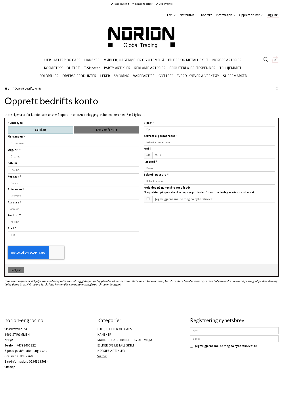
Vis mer (102, 356)
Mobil (147, 148)
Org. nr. (14, 149)
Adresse (14, 202)
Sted (12, 228)
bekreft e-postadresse (161, 136)
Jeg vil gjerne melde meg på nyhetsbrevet (184, 199)
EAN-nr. (13, 163)
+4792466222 (26, 345)
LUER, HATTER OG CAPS (114, 329)
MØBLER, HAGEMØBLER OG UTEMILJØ (124, 340)
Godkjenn (15, 270)
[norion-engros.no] (141, 37)
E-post (149, 122)
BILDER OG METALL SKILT (115, 345)
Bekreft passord (156, 174)
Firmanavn (16, 136)
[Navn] (234, 330)
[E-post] (234, 338)
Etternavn (16, 189)
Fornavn (14, 176)
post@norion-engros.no (31, 350)
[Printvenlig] (277, 88)
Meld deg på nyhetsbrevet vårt (183, 187)
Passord (150, 161)
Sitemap (9, 367)
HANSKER (104, 334)
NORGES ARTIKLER (111, 350)
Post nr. (14, 215)
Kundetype (15, 122)
